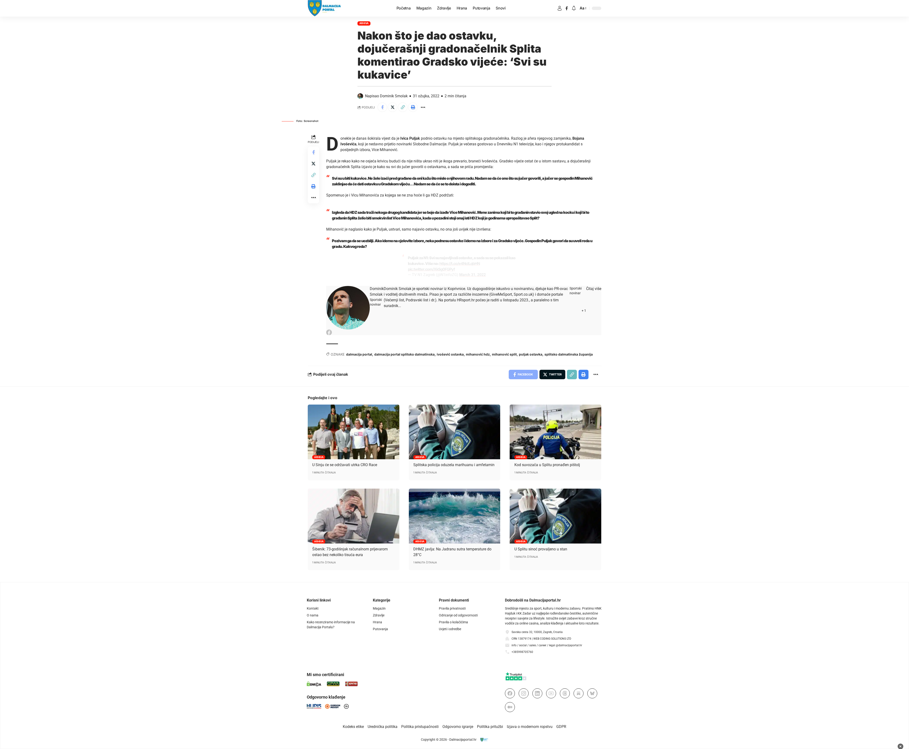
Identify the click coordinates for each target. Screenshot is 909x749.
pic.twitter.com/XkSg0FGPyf (431, 269)
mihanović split (504, 354)
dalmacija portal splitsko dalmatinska (404, 354)
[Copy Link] (402, 107)
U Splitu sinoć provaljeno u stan (540, 549)
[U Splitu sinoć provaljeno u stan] (555, 516)
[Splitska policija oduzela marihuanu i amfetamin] (454, 432)
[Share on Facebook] (382, 107)
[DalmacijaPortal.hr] (324, 8)
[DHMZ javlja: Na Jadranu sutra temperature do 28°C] (454, 516)
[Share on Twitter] (392, 107)
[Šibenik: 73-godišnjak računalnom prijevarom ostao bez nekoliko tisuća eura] (353, 516)
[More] (423, 107)
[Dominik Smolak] (348, 308)
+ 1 (584, 310)
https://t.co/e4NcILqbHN (459, 263)
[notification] (573, 8)
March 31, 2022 (472, 274)
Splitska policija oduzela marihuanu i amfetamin (454, 465)
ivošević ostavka (450, 354)
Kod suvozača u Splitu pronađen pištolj (547, 465)
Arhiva (364, 23)
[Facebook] (566, 8)
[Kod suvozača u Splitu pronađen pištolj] (555, 432)
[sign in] (559, 8)
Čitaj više (593, 288)
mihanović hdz (478, 354)
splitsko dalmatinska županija (568, 354)
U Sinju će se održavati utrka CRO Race (344, 465)
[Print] (413, 107)
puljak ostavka (530, 354)
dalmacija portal (359, 354)
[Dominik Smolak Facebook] (329, 332)
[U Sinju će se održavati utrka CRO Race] (353, 432)
